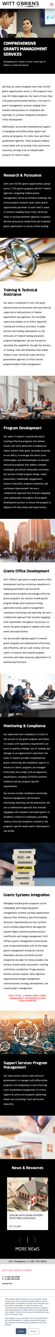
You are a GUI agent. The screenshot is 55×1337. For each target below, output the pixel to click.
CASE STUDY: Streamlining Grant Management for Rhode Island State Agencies (27, 998)
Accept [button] (21, 1331)
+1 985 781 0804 (36, 1261)
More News (27, 1249)
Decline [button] (34, 1331)
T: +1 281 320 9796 (11, 1277)
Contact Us (7, 1284)
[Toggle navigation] (52, 4)
